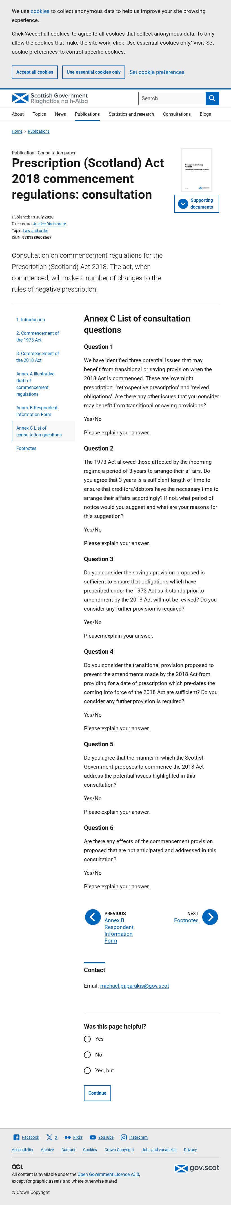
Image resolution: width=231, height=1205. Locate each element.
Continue (97, 1093)
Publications (87, 114)
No (98, 1054)
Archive (47, 1149)
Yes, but (104, 1070)
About (18, 114)
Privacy (190, 1149)
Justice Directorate (49, 224)
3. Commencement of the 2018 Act (37, 357)
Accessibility (22, 1149)
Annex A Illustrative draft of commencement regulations (35, 384)
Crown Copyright (119, 1149)
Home (17, 131)
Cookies (90, 1149)
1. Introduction (30, 319)
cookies (40, 11)
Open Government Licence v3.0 (108, 1174)
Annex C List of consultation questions (39, 431)
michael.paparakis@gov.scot (134, 986)
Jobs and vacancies (159, 1149)
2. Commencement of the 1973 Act (37, 337)
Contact (68, 1149)
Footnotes (26, 448)
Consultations (177, 114)
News (60, 114)
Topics (39, 114)
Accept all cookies (34, 72)
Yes (99, 1039)
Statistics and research (131, 114)
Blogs (205, 114)
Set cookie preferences (157, 72)
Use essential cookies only (94, 72)
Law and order (35, 230)
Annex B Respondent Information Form (36, 411)
